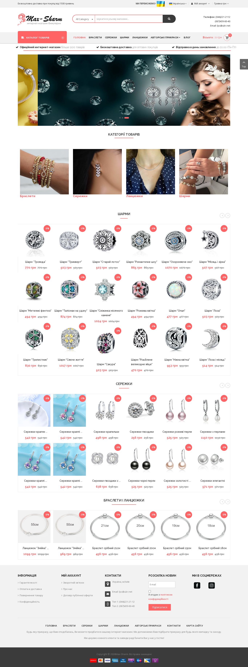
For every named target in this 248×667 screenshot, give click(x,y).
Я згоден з (160, 597)
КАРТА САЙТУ (194, 625)
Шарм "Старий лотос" (106, 261)
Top (244, 66)
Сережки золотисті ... (177, 480)
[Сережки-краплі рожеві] (71, 410)
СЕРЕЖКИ (87, 625)
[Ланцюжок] (35, 526)
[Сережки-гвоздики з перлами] (106, 459)
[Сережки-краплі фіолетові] (35, 459)
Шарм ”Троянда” (35, 261)
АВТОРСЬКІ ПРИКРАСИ (148, 625)
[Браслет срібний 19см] (177, 526)
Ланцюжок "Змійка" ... (36, 548)
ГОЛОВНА (51, 625)
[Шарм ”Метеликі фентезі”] (35, 289)
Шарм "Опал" (177, 310)
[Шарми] (203, 171)
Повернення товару (31, 595)
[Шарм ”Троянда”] (35, 240)
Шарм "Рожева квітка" (142, 310)
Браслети (27, 196)
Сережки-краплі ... (35, 480)
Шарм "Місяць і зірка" (212, 261)
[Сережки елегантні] (212, 459)
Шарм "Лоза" (213, 310)
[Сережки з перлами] (212, 410)
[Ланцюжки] (150, 171)
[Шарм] (35, 338)
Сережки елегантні (212, 480)
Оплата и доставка (31, 589)
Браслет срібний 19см (177, 548)
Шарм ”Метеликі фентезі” (35, 310)
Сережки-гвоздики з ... (106, 480)
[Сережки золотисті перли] (177, 459)
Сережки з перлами (212, 431)
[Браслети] (44, 171)
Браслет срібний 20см (142, 548)
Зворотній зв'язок (73, 582)
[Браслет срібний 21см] (106, 526)
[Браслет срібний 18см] (212, 526)
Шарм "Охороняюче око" (177, 261)
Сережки (80, 196)
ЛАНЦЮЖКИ (121, 625)
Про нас (67, 589)
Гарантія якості (28, 582)
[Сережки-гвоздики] (141, 410)
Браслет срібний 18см (213, 548)
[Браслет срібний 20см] (141, 526)
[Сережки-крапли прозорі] (35, 410)
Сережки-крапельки (106, 431)
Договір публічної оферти (78, 595)
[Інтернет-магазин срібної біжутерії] (40, 19)
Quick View (35, 226)
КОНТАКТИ (173, 625)
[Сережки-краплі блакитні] (71, 459)
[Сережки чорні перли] (141, 459)
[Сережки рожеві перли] (177, 410)
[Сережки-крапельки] (106, 410)
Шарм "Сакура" (106, 364)
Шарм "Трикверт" (71, 261)
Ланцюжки (134, 196)
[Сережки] (97, 171)
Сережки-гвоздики (142, 431)
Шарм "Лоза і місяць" (212, 359)
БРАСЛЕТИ (69, 625)
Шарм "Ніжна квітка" (177, 359)
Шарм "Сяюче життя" (71, 359)
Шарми (184, 196)
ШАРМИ (103, 625)
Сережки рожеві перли (177, 431)
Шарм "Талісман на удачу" (70, 310)
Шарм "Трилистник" (35, 359)
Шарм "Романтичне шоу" (141, 261)
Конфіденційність (30, 601)
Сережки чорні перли (141, 480)
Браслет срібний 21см (106, 548)
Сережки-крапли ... (35, 431)
